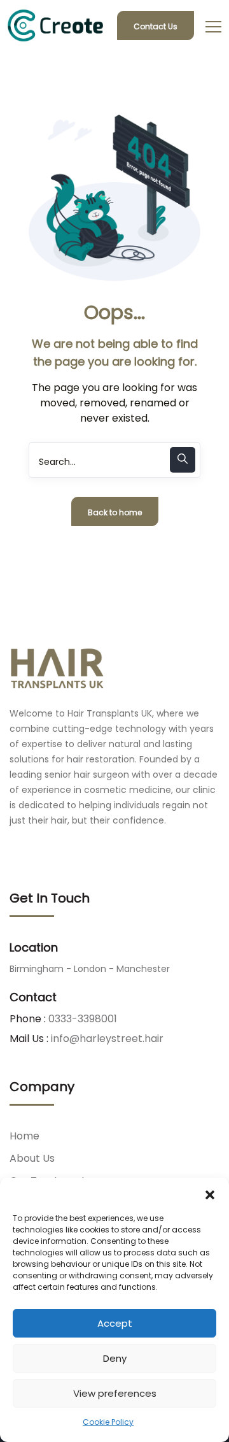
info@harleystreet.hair (107, 1038)
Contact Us (155, 26)
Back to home (115, 512)
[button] (210, 1193)
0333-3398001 (82, 1018)
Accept (114, 1323)
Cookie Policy (108, 1422)
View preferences (114, 1393)
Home (24, 1136)
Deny (115, 1358)
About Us (32, 1158)
